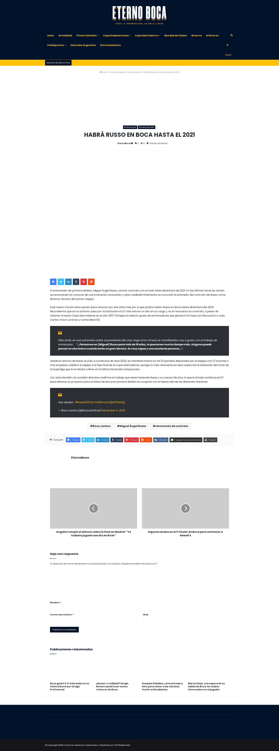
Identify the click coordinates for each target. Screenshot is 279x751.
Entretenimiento (110, 45)
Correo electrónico (62, 614)
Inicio (50, 35)
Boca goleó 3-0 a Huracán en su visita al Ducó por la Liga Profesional (69, 686)
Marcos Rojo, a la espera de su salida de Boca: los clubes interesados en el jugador (206, 686)
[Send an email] (132, 143)
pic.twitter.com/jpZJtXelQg (107, 402)
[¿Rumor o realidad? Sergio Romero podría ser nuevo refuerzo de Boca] (116, 669)
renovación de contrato (171, 426)
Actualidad (65, 35)
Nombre (55, 602)
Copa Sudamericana (116, 35)
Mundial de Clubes (175, 35)
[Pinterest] (83, 282)
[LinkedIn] (68, 282)
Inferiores (212, 35)
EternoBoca (124, 143)
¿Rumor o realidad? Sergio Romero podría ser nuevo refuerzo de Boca (112, 686)
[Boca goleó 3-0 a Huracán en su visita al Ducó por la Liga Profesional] (70, 669)
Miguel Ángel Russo (133, 426)
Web (145, 614)
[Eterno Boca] (139, 15)
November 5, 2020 (113, 410)
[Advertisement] (139, 99)
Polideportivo (55, 45)
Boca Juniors (102, 426)
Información (134, 72)
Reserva (196, 35)
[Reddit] (91, 282)
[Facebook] (53, 282)
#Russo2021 (82, 402)
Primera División (87, 35)
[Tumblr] (76, 282)
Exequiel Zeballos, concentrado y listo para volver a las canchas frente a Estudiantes (162, 686)
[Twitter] (61, 282)
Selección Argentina (83, 45)
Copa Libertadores (146, 35)
